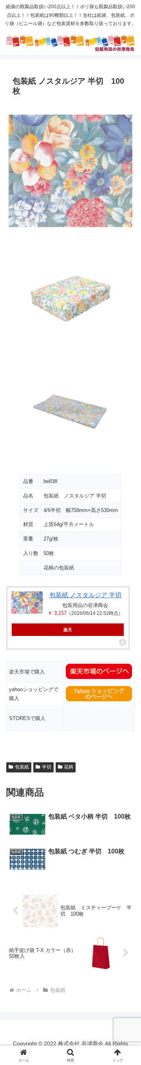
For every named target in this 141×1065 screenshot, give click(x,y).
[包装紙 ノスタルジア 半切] (27, 602)
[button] (126, 968)
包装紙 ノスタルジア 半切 (85, 595)
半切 (46, 767)
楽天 (67, 629)
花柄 (68, 767)
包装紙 (22, 767)
